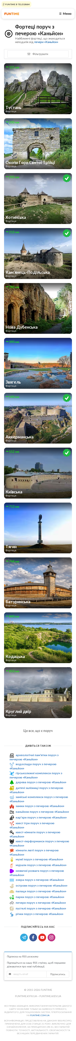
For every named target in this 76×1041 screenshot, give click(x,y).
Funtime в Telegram (17, 4)
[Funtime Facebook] (34, 937)
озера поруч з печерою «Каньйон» (40, 879)
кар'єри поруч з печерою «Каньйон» (41, 817)
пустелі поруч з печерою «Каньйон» (41, 908)
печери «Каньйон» (46, 42)
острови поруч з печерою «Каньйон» (41, 885)
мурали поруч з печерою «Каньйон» (41, 865)
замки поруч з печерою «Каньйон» (40, 806)
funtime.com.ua (39, 1015)
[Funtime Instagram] (52, 937)
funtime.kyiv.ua (26, 996)
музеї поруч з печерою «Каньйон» (39, 859)
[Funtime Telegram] (24, 937)
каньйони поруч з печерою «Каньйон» (42, 811)
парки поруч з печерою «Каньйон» (40, 897)
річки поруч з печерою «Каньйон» (39, 914)
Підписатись (57, 974)
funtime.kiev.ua (50, 996)
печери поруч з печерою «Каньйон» (41, 902)
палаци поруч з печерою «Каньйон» (41, 891)
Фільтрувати (40, 54)
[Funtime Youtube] (43, 937)
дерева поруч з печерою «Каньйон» (41, 782)
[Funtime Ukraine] (12, 13)
